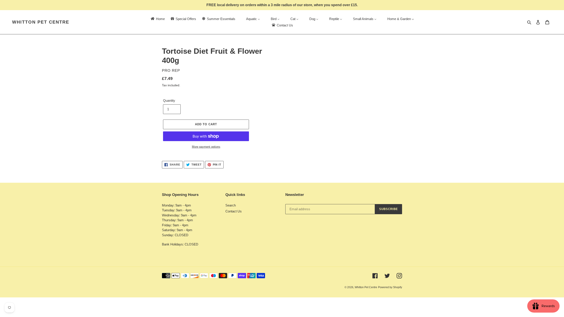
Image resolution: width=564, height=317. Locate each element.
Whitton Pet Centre (40, 22)
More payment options (206, 146)
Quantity (169, 100)
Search (230, 205)
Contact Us (233, 211)
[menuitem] (157, 19)
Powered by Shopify (390, 287)
